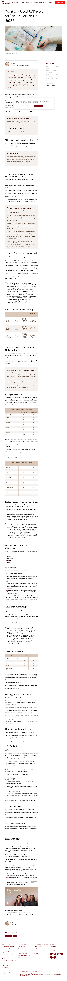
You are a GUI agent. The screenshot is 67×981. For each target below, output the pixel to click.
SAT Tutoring (5, 965)
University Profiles (38, 946)
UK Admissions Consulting (8, 948)
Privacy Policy (36, 971)
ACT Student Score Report (19, 595)
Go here (9, 877)
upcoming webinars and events (27, 877)
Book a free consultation (10, 800)
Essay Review (5, 967)
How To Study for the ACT (22, 774)
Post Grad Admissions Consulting (9, 954)
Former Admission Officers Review (8, 957)
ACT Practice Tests (38, 953)
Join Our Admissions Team (24, 955)
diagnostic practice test (28, 700)
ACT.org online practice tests (16, 721)
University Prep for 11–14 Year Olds (9, 951)
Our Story (20, 951)
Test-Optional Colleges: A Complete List (16, 131)
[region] (34, 103)
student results (25, 873)
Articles (36, 948)
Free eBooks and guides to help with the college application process (22, 914)
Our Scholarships (22, 959)
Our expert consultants (25, 865)
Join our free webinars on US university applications (18, 912)
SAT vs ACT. (23, 832)
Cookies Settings (28, 105)
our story (13, 873)
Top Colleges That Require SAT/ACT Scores (16, 128)
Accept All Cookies (38, 105)
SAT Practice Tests (38, 951)
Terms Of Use (22, 971)
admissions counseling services (25, 864)
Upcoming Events (54, 946)
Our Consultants (21, 946)
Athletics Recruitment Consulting (9, 960)
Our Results (20, 948)
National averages (9, 265)
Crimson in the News (22, 953)
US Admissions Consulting (8, 946)
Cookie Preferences (29, 971)
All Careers (20, 957)
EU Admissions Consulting (8, 963)
